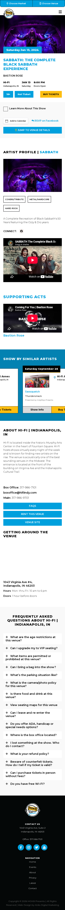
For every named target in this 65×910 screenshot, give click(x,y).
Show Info (28, 409)
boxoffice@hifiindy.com (20, 492)
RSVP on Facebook (46, 120)
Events (32, 867)
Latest (32, 883)
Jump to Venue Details (34, 130)
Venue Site (32, 522)
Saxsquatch (23, 391)
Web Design (24, 905)
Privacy (32, 877)
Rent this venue (32, 514)
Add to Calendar (18, 121)
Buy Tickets (51, 94)
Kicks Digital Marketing (47, 905)
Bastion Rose (13, 75)
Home (32, 861)
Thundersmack (24, 396)
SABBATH (49, 152)
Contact (32, 888)
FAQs (32, 505)
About (32, 872)
